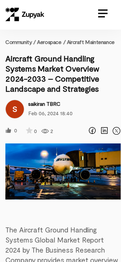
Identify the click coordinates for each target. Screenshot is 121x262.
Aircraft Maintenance (91, 42)
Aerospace (49, 42)
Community (20, 42)
